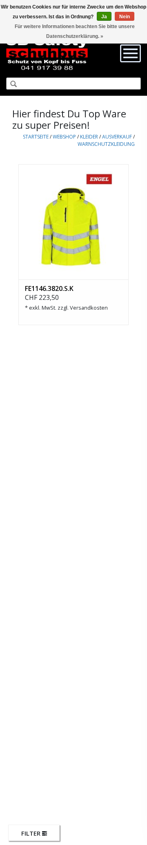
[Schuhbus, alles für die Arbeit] (47, 52)
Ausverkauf (117, 136)
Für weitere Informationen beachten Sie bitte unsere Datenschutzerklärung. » (75, 31)
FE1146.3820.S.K (49, 288)
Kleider (89, 136)
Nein (124, 17)
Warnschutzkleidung (106, 144)
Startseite (36, 136)
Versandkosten (89, 307)
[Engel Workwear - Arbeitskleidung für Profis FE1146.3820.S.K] (73, 221)
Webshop (64, 136)
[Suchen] (10, 84)
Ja (104, 17)
